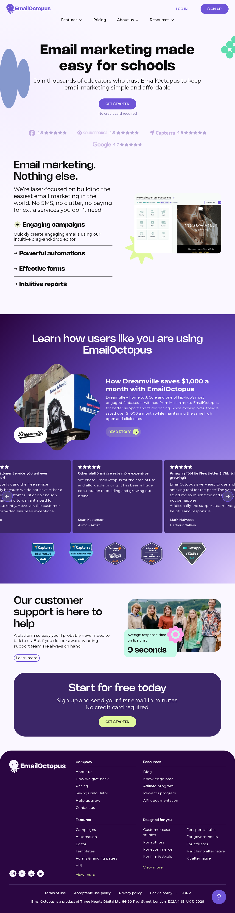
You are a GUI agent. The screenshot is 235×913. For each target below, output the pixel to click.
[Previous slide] (7, 496)
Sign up (214, 9)
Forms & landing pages (96, 858)
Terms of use (55, 893)
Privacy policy (130, 893)
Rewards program (159, 793)
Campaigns (86, 829)
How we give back (92, 779)
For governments (202, 837)
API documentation (160, 800)
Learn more (26, 658)
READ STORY (120, 432)
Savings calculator (92, 793)
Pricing (99, 20)
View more (85, 874)
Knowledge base (158, 779)
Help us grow (88, 800)
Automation (86, 837)
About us (84, 772)
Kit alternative (198, 858)
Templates (85, 851)
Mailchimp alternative (205, 851)
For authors (153, 842)
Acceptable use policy (92, 893)
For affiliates (197, 844)
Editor (81, 844)
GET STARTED (117, 104)
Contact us (85, 807)
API (79, 865)
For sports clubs (200, 829)
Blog (147, 772)
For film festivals (157, 856)
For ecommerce (158, 849)
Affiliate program (158, 786)
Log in (182, 9)
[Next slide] (227, 496)
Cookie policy (161, 893)
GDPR (186, 893)
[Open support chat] (219, 897)
